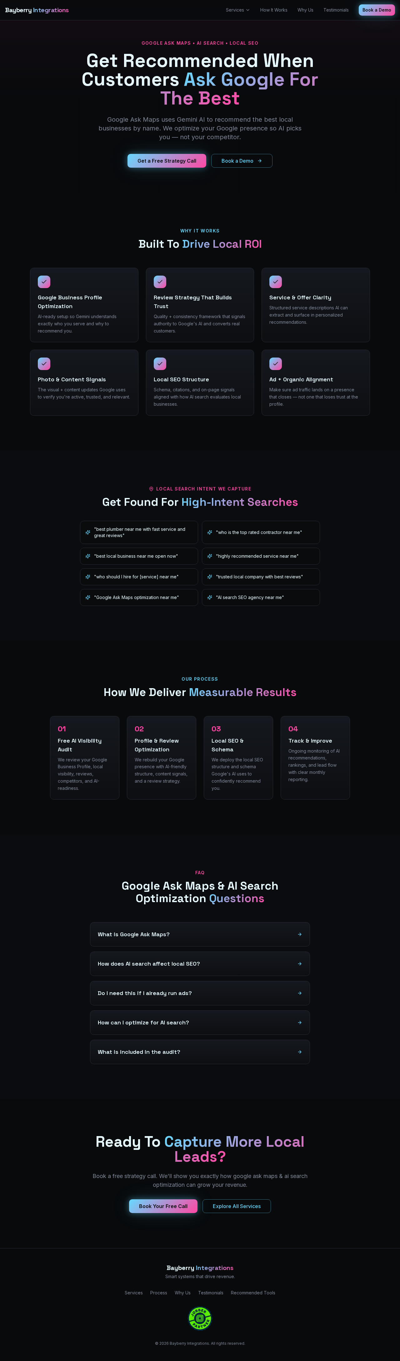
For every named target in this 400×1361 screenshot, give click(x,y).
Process (158, 1292)
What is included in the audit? (139, 1051)
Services (235, 10)
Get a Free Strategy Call (167, 161)
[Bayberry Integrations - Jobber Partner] (200, 1318)
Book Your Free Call (163, 1206)
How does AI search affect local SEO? (149, 963)
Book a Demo (376, 10)
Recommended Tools (253, 1292)
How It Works (274, 10)
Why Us (305, 10)
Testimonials (336, 10)
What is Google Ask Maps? (134, 934)
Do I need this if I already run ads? (145, 993)
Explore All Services (237, 1206)
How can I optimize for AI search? (143, 1022)
